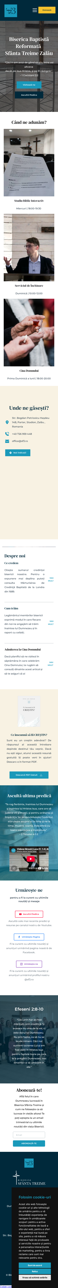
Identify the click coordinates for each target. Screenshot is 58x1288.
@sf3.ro (29, 979)
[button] (35, 10)
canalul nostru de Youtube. (35, 925)
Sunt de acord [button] (35, 1265)
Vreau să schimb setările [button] (34, 1277)
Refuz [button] (35, 1271)
